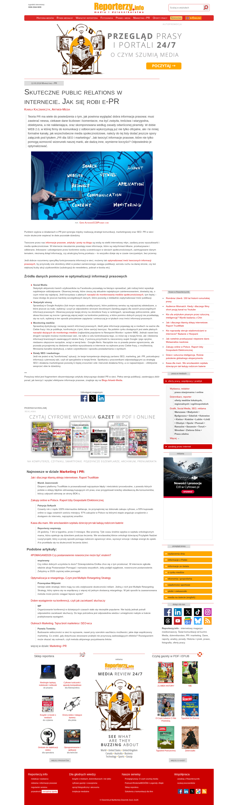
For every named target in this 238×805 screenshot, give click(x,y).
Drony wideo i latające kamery (72, 717)
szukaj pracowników (186, 783)
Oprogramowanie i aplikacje (72, 750)
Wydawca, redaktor (180, 388)
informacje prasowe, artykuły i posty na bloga (69, 242)
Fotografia (107, 18)
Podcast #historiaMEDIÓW (136, 783)
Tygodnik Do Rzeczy (190, 718)
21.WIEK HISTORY (166, 686)
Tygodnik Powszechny (166, 751)
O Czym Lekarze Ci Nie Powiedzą (166, 719)
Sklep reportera (131, 787)
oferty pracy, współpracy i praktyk (185, 381)
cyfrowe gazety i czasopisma (84, 783)
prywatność (36, 791)
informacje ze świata (178, 566)
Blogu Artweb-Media (112, 380)
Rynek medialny (65, 18)
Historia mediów (45, 18)
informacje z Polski (177, 560)
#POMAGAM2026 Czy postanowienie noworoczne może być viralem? (71, 555)
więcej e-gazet (178, 760)
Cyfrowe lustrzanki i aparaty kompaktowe (72, 685)
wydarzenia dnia (176, 553)
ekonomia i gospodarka (180, 578)
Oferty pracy (160, 18)
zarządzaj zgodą (49, 791)
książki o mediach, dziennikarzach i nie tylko (91, 779)
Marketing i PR (141, 18)
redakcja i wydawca (39, 779)
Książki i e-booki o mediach (48, 717)
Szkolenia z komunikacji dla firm (139, 791)
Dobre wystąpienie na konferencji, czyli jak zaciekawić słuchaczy (68, 600)
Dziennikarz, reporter (180, 396)
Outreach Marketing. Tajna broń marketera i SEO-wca (61, 623)
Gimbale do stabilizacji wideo (48, 750)
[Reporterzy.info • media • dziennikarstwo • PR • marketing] (119, 11)
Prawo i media (123, 18)
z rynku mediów (176, 572)
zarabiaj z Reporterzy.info (188, 779)
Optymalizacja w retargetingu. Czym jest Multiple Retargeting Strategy (71, 578)
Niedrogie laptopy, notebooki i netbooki (48, 685)
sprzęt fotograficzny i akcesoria (85, 787)
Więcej (173, 438)
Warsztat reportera (87, 18)
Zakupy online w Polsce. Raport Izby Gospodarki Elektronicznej (67, 500)
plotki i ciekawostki (177, 591)
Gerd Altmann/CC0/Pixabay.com (94, 222)
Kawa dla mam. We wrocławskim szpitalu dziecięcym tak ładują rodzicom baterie (77, 523)
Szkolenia (176, 18)
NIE (190, 686)
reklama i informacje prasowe (44, 783)
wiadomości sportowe (179, 585)
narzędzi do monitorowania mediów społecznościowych (115, 294)
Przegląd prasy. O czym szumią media (141, 779)
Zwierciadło (190, 751)
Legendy (154, 783)
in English (195, 18)
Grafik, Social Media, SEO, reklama (188, 408)
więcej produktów (60, 760)
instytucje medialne (80, 791)
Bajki (161, 783)
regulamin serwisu (39, 787)
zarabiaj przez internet (179, 446)
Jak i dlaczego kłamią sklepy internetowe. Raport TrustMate (65, 477)
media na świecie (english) (181, 597)
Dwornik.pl (106, 800)
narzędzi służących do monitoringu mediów (55, 332)
